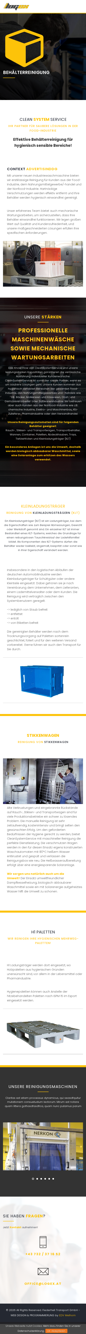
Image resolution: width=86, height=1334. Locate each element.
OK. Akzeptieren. (56, 1331)
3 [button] (41, 1179)
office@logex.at (43, 1283)
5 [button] (49, 1179)
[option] (43, 1146)
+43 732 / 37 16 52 (43, 1254)
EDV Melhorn (67, 1315)
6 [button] (53, 1179)
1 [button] (33, 1179)
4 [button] (45, 1179)
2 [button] (37, 1179)
